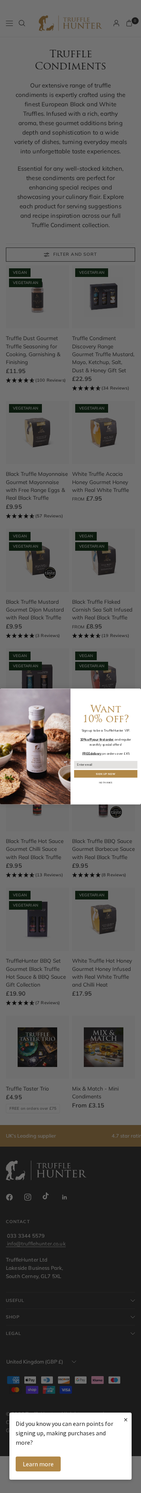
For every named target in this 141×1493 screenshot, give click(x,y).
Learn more (38, 1464)
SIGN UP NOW (105, 773)
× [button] (126, 1419)
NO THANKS (106, 782)
